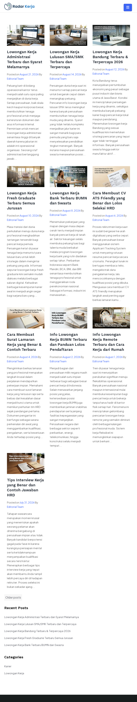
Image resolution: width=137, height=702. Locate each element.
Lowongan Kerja (14, 673)
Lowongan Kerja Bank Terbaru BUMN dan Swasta (68, 198)
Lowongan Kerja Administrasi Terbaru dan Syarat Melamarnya (41, 617)
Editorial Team (15, 78)
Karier (7, 666)
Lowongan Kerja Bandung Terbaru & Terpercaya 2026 (110, 57)
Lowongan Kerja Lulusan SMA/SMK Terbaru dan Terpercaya (40, 624)
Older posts (13, 597)
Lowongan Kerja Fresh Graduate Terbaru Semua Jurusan (38, 638)
